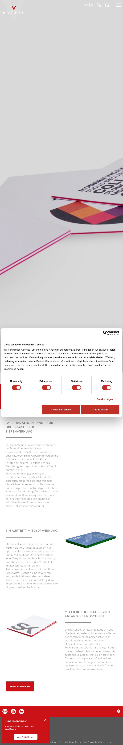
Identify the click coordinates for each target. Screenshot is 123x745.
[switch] (46, 387)
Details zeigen (105, 399)
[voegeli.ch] (15, 13)
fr (92, 5)
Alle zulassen (100, 409)
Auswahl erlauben (61, 409)
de (86, 5)
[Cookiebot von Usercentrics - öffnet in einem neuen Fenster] (105, 333)
